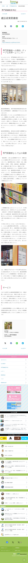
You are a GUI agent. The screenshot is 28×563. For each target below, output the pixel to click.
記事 (7, 6)
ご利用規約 (17, 547)
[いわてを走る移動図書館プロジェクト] (3, 438)
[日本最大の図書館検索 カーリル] (24, 438)
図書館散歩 (3, 506)
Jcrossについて (4, 547)
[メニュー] (2, 2)
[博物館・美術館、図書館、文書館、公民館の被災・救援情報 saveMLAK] (10, 438)
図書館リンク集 (14, 397)
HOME (3, 6)
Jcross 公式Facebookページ (7, 542)
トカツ (2, 522)
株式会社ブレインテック (22, 554)
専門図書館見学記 (13, 6)
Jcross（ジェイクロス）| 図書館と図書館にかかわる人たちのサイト (14, 2)
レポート (2, 490)
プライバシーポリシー (5, 550)
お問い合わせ (17, 550)
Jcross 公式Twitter (13, 542)
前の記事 (5, 13)
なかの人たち (3, 443)
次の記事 (23, 13)
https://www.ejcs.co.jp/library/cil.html (11, 42)
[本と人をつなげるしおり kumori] (17, 438)
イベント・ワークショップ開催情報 (14, 405)
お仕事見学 (3, 458)
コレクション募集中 (14, 389)
